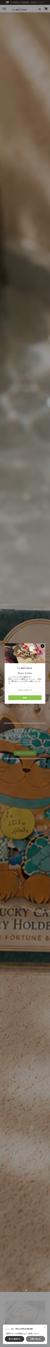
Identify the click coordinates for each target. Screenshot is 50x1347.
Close (42, 646)
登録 (25, 698)
